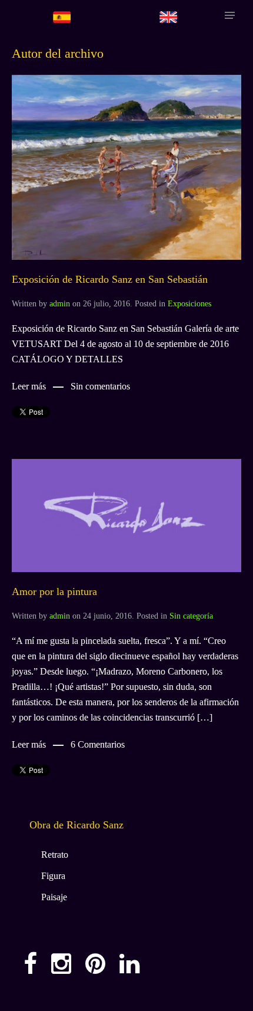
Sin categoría (191, 616)
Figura (53, 876)
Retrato (54, 855)
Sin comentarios (100, 386)
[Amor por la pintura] (126, 515)
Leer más (29, 386)
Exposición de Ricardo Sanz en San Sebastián (110, 279)
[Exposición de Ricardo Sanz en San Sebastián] (126, 166)
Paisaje (54, 897)
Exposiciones (189, 303)
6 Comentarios (98, 744)
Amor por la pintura (54, 591)
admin (59, 303)
